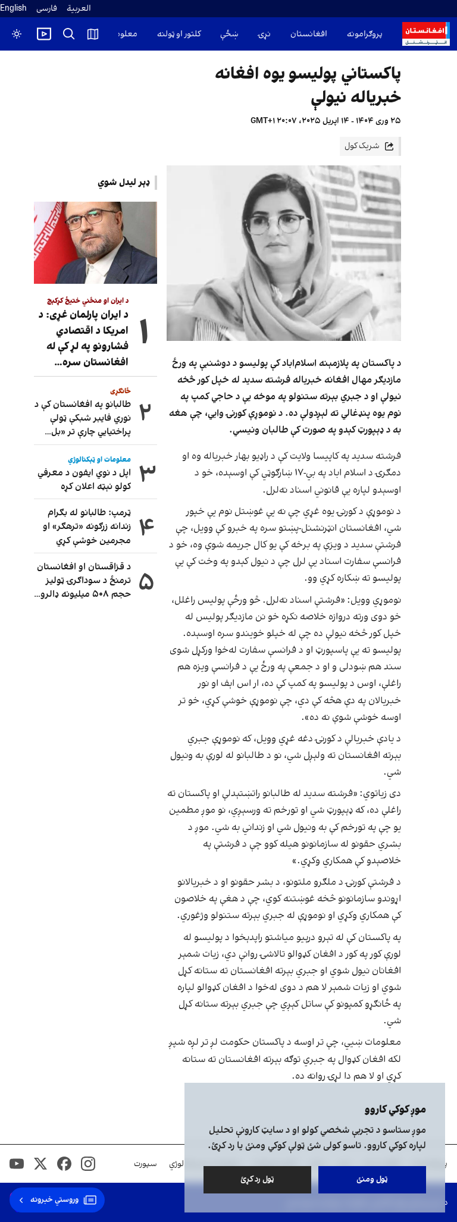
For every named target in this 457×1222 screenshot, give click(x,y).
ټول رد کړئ (257, 1179)
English (13, 8)
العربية (79, 8)
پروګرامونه (365, 34)
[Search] (69, 34)
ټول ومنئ (372, 1179)
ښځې (229, 34)
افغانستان (308, 34)
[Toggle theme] (16, 33)
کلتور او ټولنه (179, 34)
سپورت (145, 1164)
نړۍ (264, 34)
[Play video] (44, 34)
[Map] (93, 34)
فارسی (46, 8)
